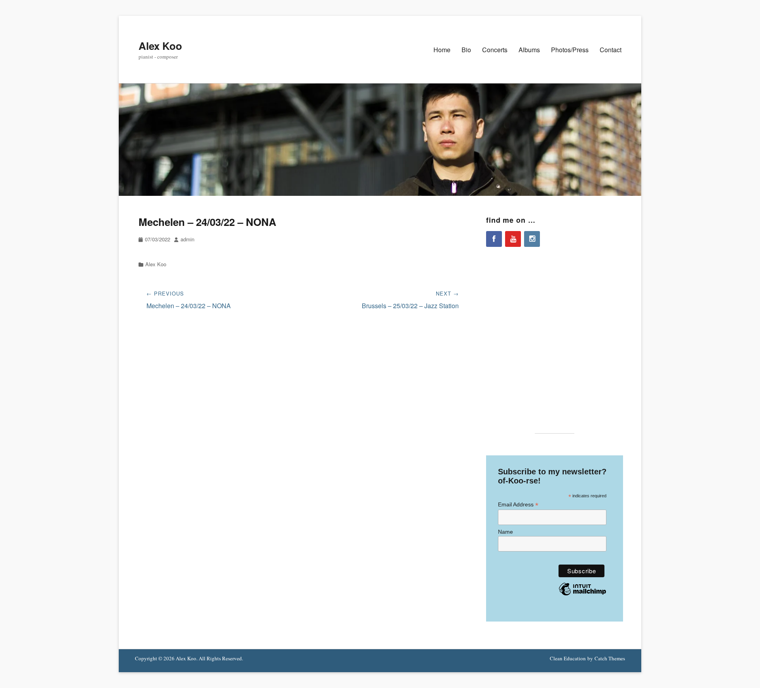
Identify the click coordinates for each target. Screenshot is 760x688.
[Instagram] (532, 239)
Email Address (518, 504)
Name (505, 532)
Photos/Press (570, 49)
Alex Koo (160, 45)
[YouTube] (513, 239)
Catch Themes (610, 658)
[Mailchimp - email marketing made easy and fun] (582, 595)
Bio (466, 49)
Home (441, 49)
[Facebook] (494, 239)
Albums (529, 49)
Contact (610, 49)
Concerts (494, 49)
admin (187, 239)
